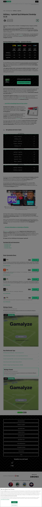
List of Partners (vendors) (5, 499)
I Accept (14, 502)
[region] (21, 497)
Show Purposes (14, 505)
